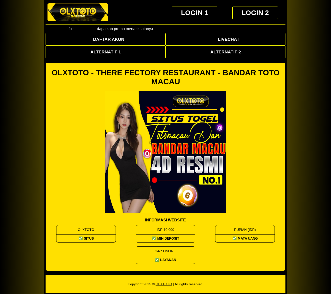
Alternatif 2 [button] (225, 52)
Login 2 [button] (255, 13)
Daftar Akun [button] (108, 39)
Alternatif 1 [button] (105, 52)
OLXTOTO (164, 284)
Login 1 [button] (194, 13)
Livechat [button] (228, 39)
